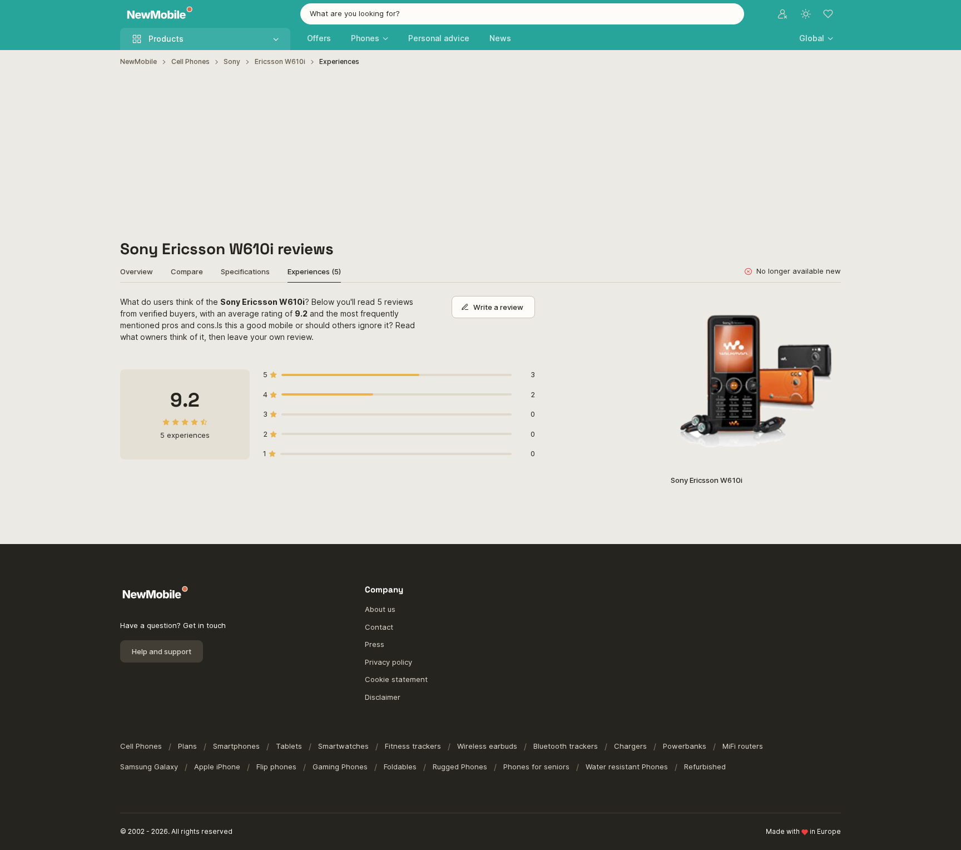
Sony (232, 61)
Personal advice (438, 38)
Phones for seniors (536, 766)
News (500, 38)
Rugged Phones (460, 766)
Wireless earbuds (487, 746)
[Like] (826, 310)
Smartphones (236, 746)
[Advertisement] (480, 153)
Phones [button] (365, 38)
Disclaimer (382, 697)
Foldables (400, 766)
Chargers (630, 746)
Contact (379, 626)
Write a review (498, 307)
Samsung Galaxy (149, 766)
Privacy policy (388, 662)
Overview (136, 271)
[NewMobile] (157, 14)
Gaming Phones (340, 766)
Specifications (245, 271)
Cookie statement (396, 679)
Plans (187, 746)
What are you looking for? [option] (355, 13)
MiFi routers (742, 746)
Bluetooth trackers (565, 746)
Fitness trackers (413, 746)
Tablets (289, 746)
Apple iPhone (217, 766)
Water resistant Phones (627, 766)
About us (380, 609)
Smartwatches (343, 746)
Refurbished (705, 766)
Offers (319, 38)
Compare (187, 271)
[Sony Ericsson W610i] (756, 381)
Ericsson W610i (280, 61)
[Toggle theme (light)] (806, 14)
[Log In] (782, 14)
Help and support (161, 651)
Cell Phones (190, 61)
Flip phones (276, 766)
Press (374, 644)
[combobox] (522, 13)
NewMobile (138, 61)
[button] (816, 38)
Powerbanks (684, 746)
